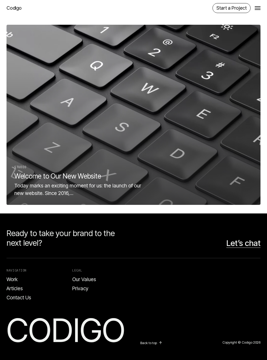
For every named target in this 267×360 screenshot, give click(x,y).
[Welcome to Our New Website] (133, 115)
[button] (257, 8)
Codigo (14, 8)
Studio (20, 167)
